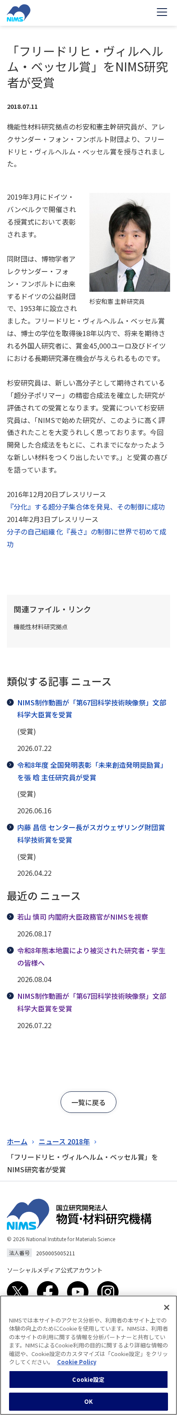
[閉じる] (166, 1307)
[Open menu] (162, 13)
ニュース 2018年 (64, 1141)
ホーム (17, 1141)
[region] (88, 1355)
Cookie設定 (88, 1379)
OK (88, 1401)
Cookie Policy (76, 1362)
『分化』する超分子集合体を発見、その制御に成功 (86, 506)
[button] (88, 1102)
